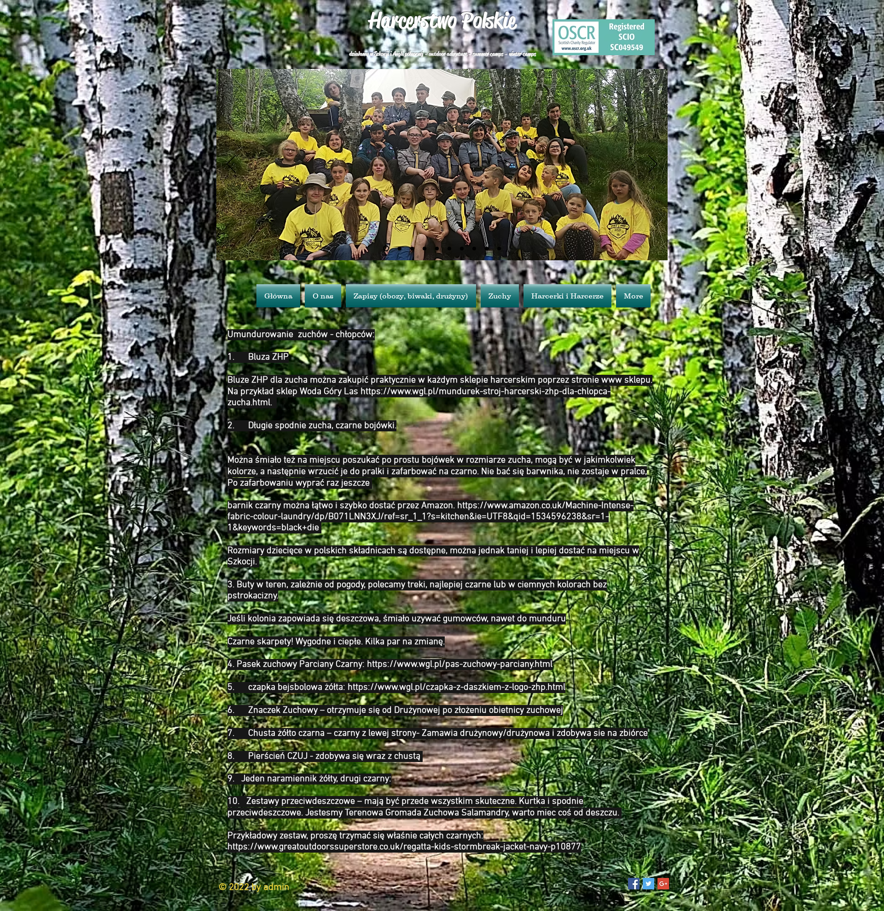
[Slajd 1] (462, 248)
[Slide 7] (398, 249)
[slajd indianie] (474, 248)
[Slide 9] (424, 248)
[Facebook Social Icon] (634, 883)
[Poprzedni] (231, 164)
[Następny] (652, 164)
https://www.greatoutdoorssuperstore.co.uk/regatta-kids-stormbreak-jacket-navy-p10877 (404, 847)
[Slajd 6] (487, 248)
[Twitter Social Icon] (648, 883)
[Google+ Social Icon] (663, 883)
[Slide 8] (437, 248)
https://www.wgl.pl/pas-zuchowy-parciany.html (459, 664)
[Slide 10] (499, 248)
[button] (499, 295)
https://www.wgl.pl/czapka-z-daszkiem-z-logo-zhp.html (456, 687)
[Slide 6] (385, 248)
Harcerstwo (412, 20)
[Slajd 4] (449, 248)
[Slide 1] (412, 248)
